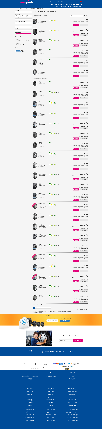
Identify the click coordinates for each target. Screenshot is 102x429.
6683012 (69, 351)
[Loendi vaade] (84, 15)
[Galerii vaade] (86, 15)
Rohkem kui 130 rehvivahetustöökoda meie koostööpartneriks (35, 367)
